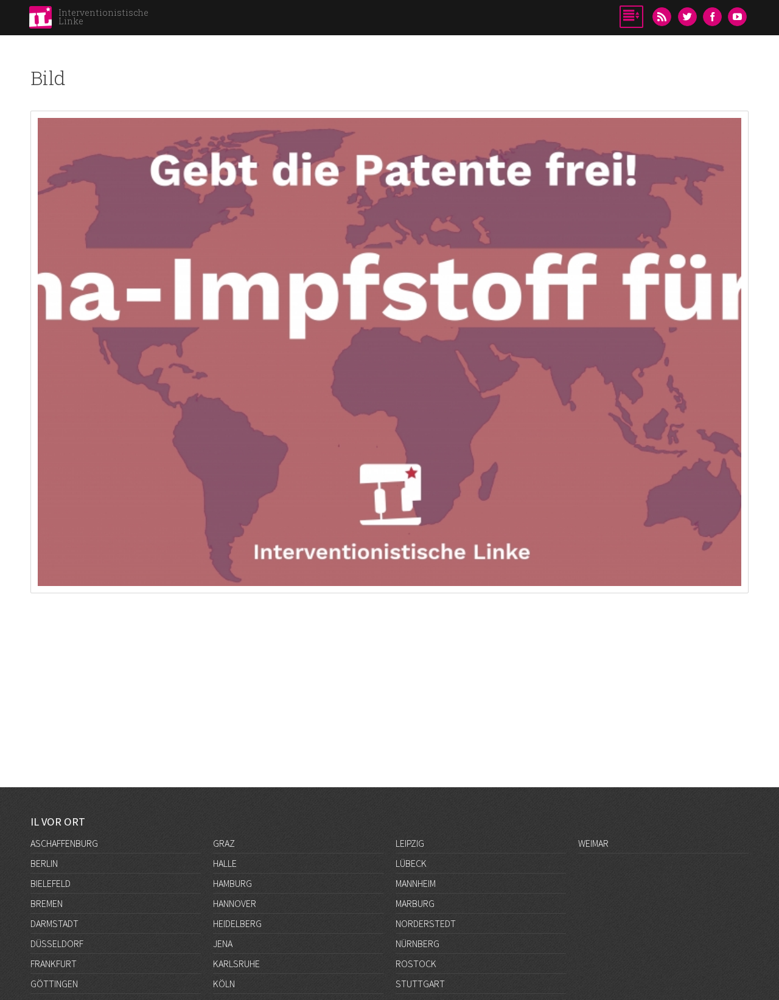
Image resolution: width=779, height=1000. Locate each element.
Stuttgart (420, 984)
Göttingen (54, 984)
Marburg (415, 903)
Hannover (234, 903)
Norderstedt (426, 923)
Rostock (416, 963)
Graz (224, 843)
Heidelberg (237, 923)
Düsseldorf (56, 943)
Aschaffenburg (64, 843)
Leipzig (410, 843)
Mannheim (416, 883)
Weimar (593, 843)
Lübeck (411, 863)
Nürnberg (417, 943)
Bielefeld (50, 883)
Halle (225, 863)
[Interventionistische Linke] (40, 21)
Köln (224, 984)
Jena (222, 943)
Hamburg (232, 883)
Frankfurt (53, 963)
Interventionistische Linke (103, 17)
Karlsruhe (236, 963)
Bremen (46, 903)
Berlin (44, 863)
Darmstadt (54, 923)
